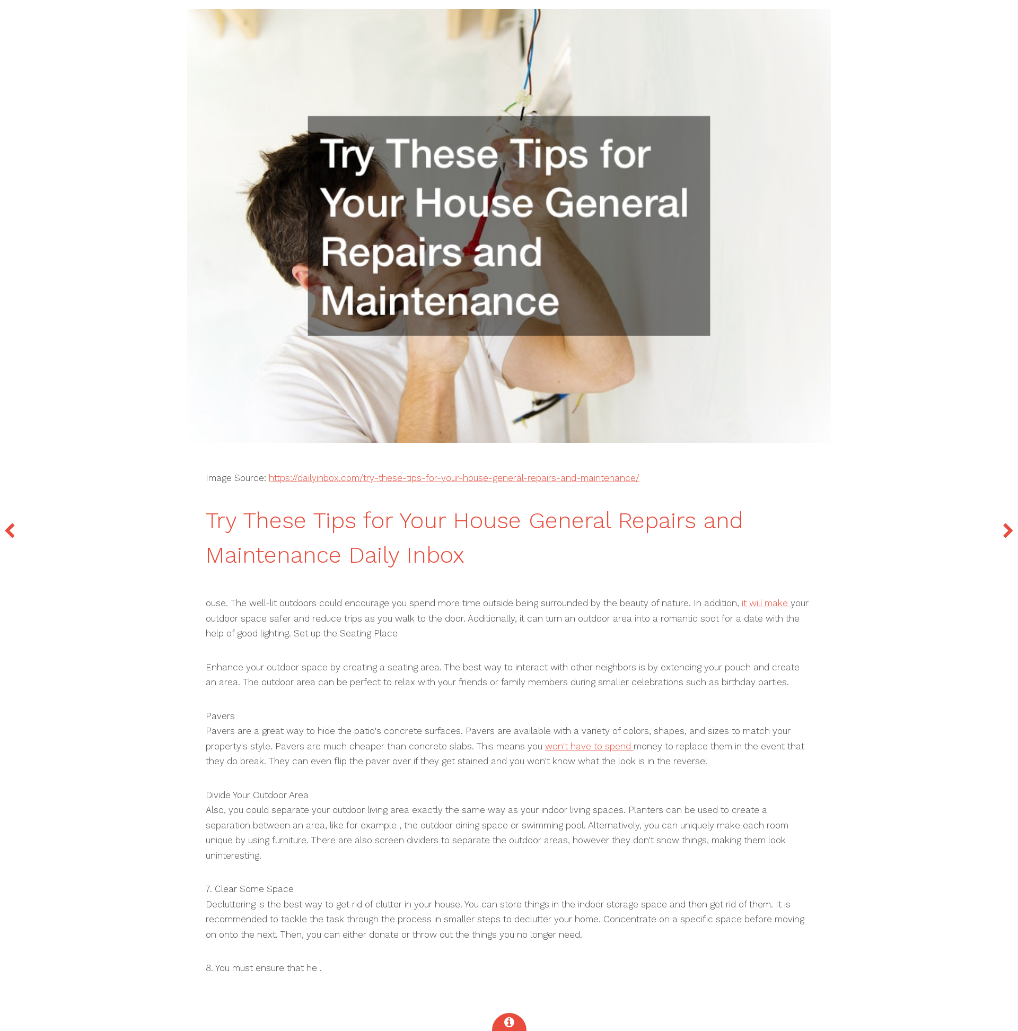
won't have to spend (589, 746)
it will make (766, 603)
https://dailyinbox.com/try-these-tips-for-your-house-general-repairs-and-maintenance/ (454, 478)
